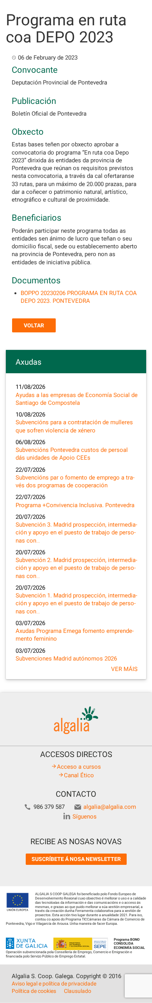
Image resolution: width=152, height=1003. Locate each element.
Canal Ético (79, 775)
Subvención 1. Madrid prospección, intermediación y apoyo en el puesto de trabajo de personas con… (76, 603)
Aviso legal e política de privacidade (54, 983)
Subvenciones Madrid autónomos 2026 (66, 658)
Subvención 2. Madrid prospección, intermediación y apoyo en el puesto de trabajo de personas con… (76, 568)
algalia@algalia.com (109, 806)
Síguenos (84, 816)
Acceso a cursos (79, 766)
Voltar (34, 325)
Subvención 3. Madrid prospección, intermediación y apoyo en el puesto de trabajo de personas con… (76, 532)
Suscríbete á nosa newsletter (76, 859)
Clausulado (77, 991)
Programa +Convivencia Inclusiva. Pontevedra (75, 505)
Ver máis (124, 669)
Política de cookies (34, 991)
